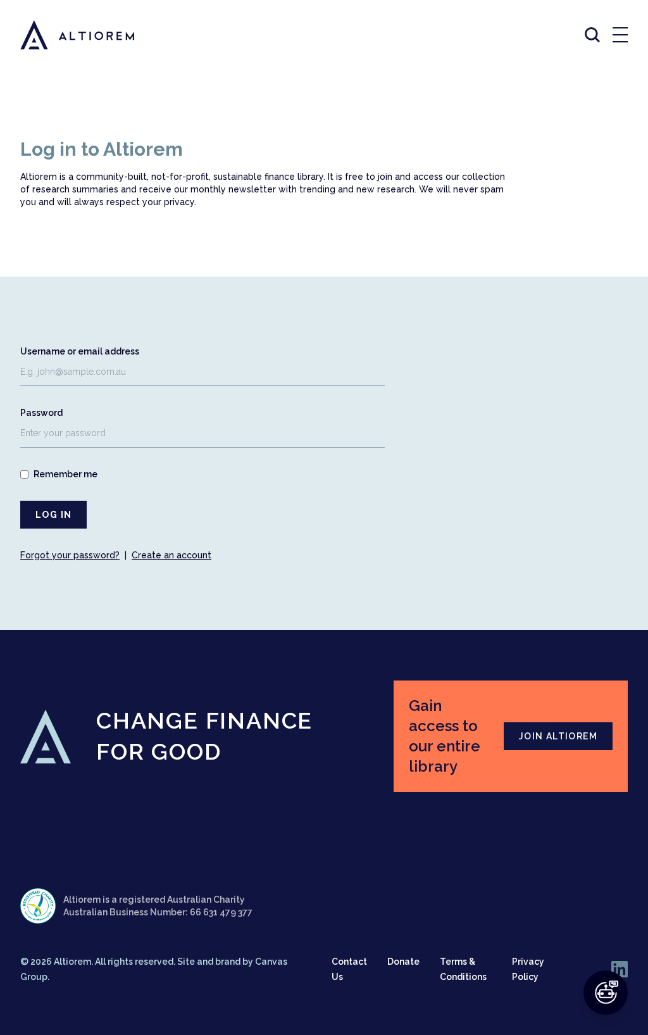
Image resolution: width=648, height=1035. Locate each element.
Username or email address (79, 351)
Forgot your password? (70, 555)
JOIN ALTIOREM (558, 736)
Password (41, 413)
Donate (403, 962)
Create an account (171, 555)
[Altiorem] (65, 34)
